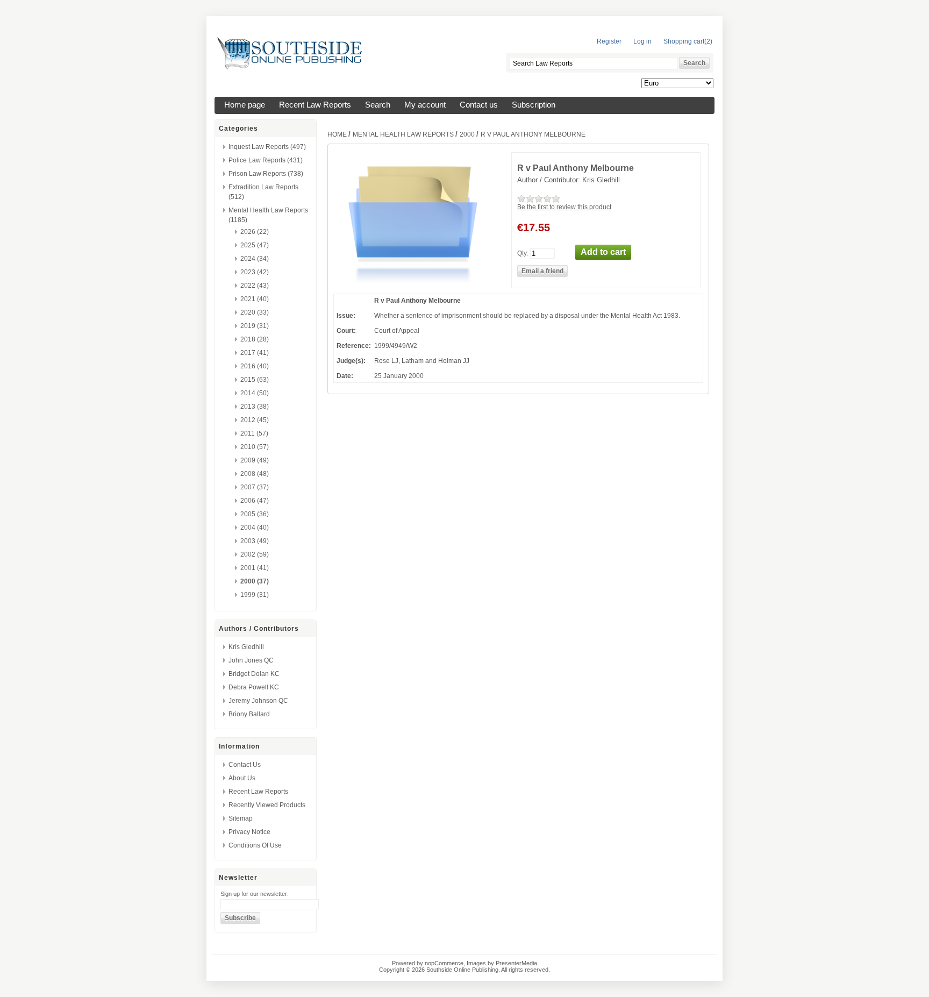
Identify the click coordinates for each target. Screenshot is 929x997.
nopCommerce (444, 963)
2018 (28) (254, 339)
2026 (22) (254, 232)
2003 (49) (254, 541)
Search (377, 105)
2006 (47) (254, 500)
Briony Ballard (249, 714)
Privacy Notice (249, 832)
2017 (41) (254, 353)
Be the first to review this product (564, 207)
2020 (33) (254, 312)
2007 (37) (254, 487)
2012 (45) (254, 420)
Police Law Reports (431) (265, 160)
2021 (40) (254, 299)
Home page (244, 105)
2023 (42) (254, 272)
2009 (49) (254, 460)
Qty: (522, 253)
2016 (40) (254, 366)
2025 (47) (254, 245)
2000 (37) (254, 581)
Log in (642, 41)
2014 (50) (254, 393)
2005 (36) (254, 514)
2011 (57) (254, 433)
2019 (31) (254, 326)
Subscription (533, 105)
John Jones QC (251, 660)
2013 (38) (254, 406)
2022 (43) (254, 285)
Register (609, 41)
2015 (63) (254, 379)
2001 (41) (254, 568)
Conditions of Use (255, 845)
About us (241, 778)
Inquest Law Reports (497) (267, 147)
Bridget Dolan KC (254, 674)
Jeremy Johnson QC (258, 700)
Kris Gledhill (246, 647)
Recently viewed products (266, 805)
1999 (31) (254, 595)
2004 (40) (254, 527)
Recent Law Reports (315, 105)
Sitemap (240, 818)
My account (425, 105)
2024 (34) (254, 258)
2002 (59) (254, 554)
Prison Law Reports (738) (265, 173)
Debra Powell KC (253, 687)
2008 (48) (254, 474)
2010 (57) (254, 447)
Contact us (479, 105)
